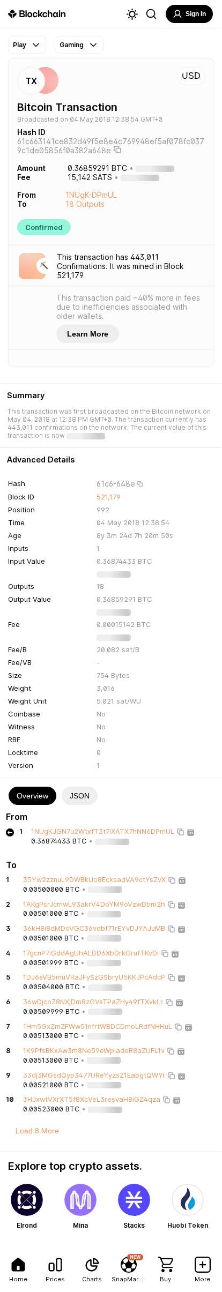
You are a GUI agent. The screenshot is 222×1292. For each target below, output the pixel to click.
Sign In (196, 14)
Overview (32, 795)
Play (19, 45)
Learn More (87, 334)
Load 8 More (37, 1130)
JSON (80, 795)
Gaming (72, 45)
